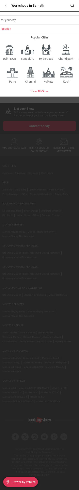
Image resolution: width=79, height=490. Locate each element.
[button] (5, 5)
